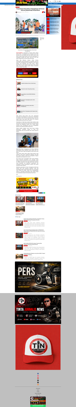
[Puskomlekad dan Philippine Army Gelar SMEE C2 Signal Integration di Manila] (20, 209)
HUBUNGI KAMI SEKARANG (38, 405)
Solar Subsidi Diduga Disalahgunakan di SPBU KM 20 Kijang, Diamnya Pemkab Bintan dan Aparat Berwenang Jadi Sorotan (30, 204)
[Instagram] (38, 376)
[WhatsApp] (44, 193)
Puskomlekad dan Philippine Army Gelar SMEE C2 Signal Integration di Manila (20, 214)
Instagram (25, 73)
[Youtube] (38, 378)
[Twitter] (41, 193)
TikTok (30, 73)
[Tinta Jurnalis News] (32, 1)
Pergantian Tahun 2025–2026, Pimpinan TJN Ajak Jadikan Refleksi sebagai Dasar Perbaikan (55, 28)
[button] (56, 1)
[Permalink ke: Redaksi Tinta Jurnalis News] (17, 12)
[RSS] (38, 384)
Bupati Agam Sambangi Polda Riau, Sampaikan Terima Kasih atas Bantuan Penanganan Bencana (20, 204)
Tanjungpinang (17, 7)
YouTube (34, 73)
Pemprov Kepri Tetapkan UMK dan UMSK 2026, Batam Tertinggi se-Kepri (55, 25)
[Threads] (38, 380)
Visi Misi (38, 391)
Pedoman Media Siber (38, 393)
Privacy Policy (38, 394)
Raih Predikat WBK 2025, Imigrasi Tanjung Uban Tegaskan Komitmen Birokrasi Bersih (40, 204)
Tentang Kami (38, 388)
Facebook (20, 73)
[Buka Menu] (59, 1)
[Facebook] (39, 193)
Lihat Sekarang (20, 44)
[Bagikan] (44, 12)
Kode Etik (38, 396)
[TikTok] (38, 382)
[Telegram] (42, 193)
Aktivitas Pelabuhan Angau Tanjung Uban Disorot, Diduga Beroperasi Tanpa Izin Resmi (54, 32)
